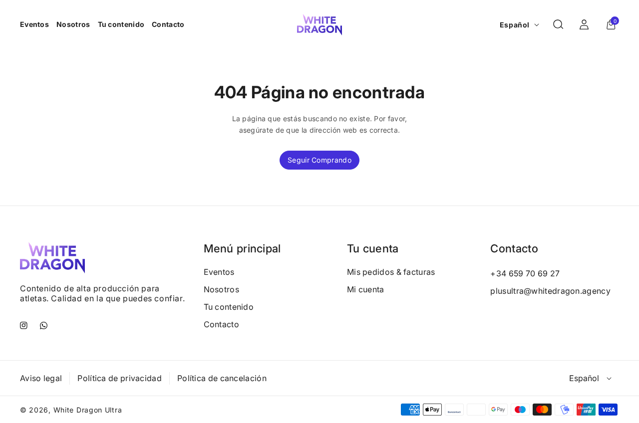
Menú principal (242, 248)
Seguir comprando (319, 160)
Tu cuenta (373, 248)
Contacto (221, 324)
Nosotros (221, 289)
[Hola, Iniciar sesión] (584, 24)
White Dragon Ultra (87, 410)
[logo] (52, 257)
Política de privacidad (119, 378)
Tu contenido (229, 307)
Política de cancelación (222, 378)
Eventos (219, 272)
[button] (558, 24)
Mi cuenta (365, 289)
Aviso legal (41, 378)
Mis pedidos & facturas (391, 272)
